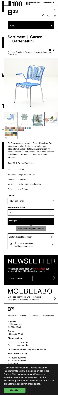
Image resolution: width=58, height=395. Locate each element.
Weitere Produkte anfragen (20, 236)
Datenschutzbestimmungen (20, 383)
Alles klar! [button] (14, 390)
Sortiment (16, 37)
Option (11, 195)
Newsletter (12, 315)
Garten (36, 37)
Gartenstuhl (23, 41)
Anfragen (13, 220)
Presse (23, 315)
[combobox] (31, 25)
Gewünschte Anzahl (17, 207)
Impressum (35, 315)
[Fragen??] (53, 49)
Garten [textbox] (13, 25)
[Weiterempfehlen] (50, 49)
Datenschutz (48, 315)
